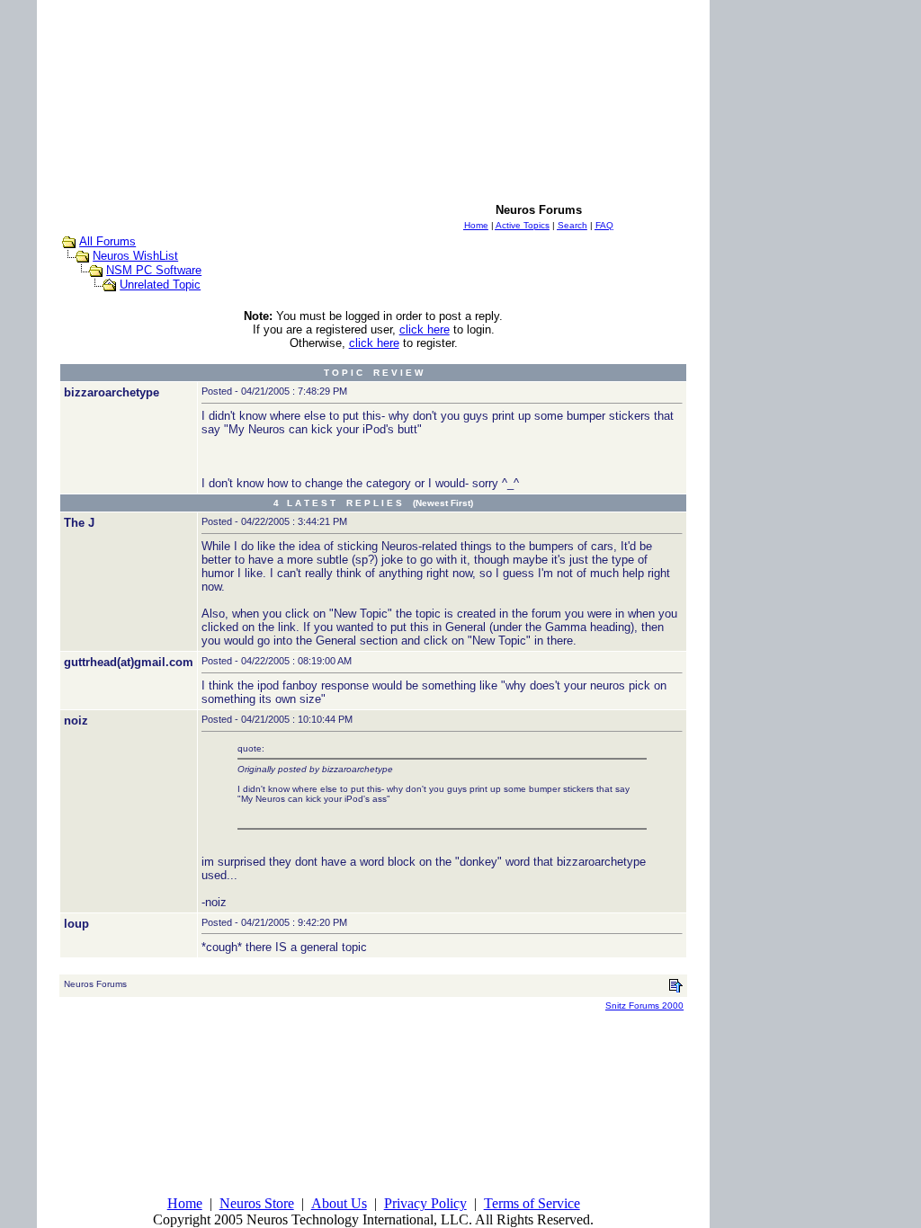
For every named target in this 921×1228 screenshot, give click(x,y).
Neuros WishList (135, 256)
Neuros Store (256, 1203)
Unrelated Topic (160, 284)
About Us (339, 1203)
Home (184, 1203)
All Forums (107, 241)
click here (424, 329)
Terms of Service (532, 1203)
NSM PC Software (153, 270)
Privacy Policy (425, 1203)
